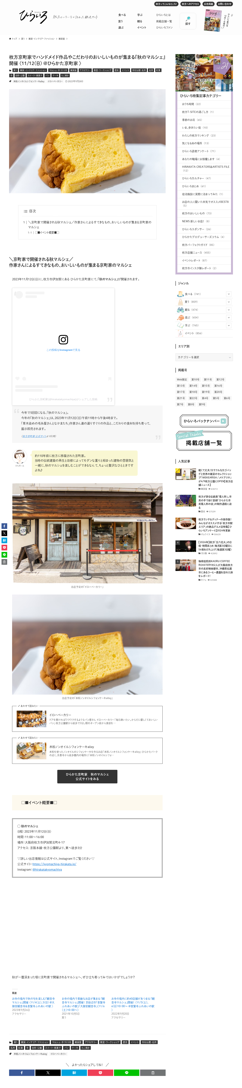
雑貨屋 (73, 70)
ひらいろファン (164, 27)
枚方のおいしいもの (197, 213)
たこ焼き (65, 75)
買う (120, 21)
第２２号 (193, 398)
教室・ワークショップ (103, 70)
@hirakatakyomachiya (47, 869)
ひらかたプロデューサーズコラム (203, 237)
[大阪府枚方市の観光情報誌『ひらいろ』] (33, 17)
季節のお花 (192, 120)
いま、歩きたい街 (195, 127)
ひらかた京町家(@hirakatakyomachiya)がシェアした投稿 (63, 399)
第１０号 (195, 379)
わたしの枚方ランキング (199, 135)
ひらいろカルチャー (196, 178)
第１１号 (208, 379)
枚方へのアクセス (190, 4)
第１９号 (206, 392)
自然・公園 (20, 75)
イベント (141, 27)
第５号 (216, 398)
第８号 (191, 404)
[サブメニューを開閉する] (228, 294)
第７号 (180, 404)
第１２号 (220, 379)
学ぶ (140, 15)
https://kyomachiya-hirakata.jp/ (54, 864)
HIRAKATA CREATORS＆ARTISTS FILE (206, 168)
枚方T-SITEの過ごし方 (198, 112)
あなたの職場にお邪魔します (201, 159)
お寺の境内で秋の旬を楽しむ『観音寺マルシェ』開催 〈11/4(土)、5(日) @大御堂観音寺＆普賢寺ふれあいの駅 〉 (33, 1002)
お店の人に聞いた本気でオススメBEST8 (205, 204)
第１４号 (193, 386)
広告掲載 (208, 4)
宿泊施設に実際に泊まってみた (202, 194)
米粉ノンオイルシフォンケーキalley (28, 81)
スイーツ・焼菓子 (35, 75)
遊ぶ (121, 27)
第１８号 (193, 392)
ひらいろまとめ (194, 186)
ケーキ (55, 75)
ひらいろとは (163, 15)
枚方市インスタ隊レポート (199, 268)
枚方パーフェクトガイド (198, 245)
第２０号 (218, 392)
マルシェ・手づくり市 (58, 70)
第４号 (205, 398)
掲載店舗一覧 (164, 21)
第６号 (227, 398)
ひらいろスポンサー (196, 229)
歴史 (117, 70)
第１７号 (181, 392)
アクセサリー (85, 70)
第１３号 (181, 386)
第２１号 (181, 398)
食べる (122, 15)
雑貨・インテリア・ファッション (33, 70)
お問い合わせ (224, 4)
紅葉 (158, 70)
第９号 (202, 404)
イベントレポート (194, 260)
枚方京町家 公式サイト (34, 436)
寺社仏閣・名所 (139, 70)
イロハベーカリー (55, 81)
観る (139, 21)
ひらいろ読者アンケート (199, 151)
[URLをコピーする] (153, 1073)
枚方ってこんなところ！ (166, 4)
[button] (22, 1073)
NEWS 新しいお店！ (196, 221)
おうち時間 (191, 104)
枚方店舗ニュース (196, 252)
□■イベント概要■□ (47, 232)
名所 (151, 70)
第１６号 (218, 386)
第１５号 (206, 386)
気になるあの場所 (195, 143)
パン (47, 75)
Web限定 (182, 379)
